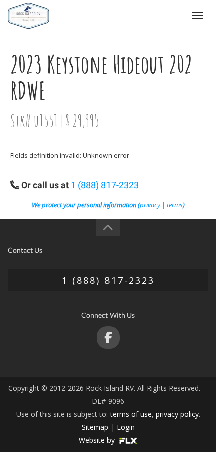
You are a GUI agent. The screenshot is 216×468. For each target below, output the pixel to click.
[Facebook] (108, 337)
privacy (150, 204)
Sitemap (95, 427)
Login (126, 427)
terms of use (131, 414)
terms (175, 204)
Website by (98, 440)
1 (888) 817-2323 (156, 15)
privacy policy (177, 414)
